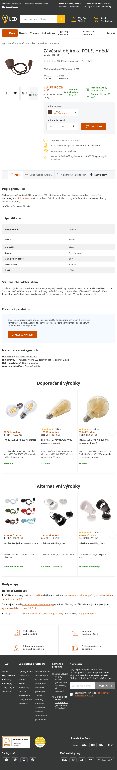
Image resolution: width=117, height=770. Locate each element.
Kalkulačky (7, 683)
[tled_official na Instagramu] (15, 761)
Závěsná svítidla (32, 366)
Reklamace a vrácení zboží (36, 3)
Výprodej (34, 33)
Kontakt (110, 33)
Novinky (23, 33)
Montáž (22, 683)
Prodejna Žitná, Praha (69, 3)
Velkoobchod (48, 33)
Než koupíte (25, 695)
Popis (17, 174)
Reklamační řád (42, 671)
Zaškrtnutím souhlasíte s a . (92, 694)
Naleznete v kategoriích (73, 174)
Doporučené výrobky (41, 174)
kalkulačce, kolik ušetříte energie (38, 604)
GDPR (91, 695)
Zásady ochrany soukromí (39, 699)
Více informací (59, 689)
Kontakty (6, 679)
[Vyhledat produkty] (61, 19)
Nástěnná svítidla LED (28, 43)
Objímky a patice (30, 362)
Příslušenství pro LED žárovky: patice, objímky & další (43, 359)
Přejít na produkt (21, 468)
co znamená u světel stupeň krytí (80, 595)
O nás (5, 671)
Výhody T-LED (26, 671)
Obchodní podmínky (11, 3)
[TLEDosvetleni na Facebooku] (6, 761)
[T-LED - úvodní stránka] (9, 19)
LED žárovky (23, 198)
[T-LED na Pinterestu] (33, 761)
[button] (74, 20)
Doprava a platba (10, 6)
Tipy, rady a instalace (64, 33)
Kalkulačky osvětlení (88, 33)
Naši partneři (8, 675)
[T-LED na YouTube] (24, 761)
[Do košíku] (93, 126)
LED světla (12, 43)
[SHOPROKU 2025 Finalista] (18, 742)
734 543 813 (61, 702)
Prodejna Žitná (98, 87)
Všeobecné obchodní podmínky (40, 687)
